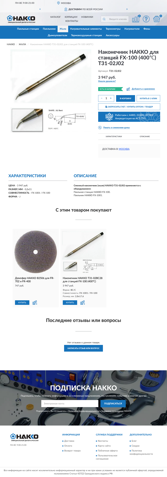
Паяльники (49, 29)
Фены (147, 29)
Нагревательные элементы (86, 29)
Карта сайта (104, 446)
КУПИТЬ (22, 303)
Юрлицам (71, 17)
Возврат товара (72, 451)
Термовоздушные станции (86, 35)
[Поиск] (104, 19)
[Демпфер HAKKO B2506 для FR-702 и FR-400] (35, 251)
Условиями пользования (112, 411)
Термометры (113, 29)
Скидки (135, 446)
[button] (146, 19)
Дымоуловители (57, 35)
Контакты (71, 21)
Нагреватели (132, 29)
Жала (63, 29)
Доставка (69, 441)
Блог (134, 441)
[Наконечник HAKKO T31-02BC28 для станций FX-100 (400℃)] (83, 251)
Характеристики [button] (114, 136)
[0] (156, 19)
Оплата (68, 446)
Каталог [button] (55, 17)
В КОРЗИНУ (125, 99)
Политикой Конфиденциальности (83, 411)
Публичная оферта (108, 451)
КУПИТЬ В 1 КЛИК (148, 99)
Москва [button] (124, 149)
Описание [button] (145, 136)
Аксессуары (112, 35)
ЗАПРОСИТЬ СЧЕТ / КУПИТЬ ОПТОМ (130, 107)
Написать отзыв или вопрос (83, 348)
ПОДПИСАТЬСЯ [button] (113, 404)
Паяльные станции (28, 29)
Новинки (87, 17)
